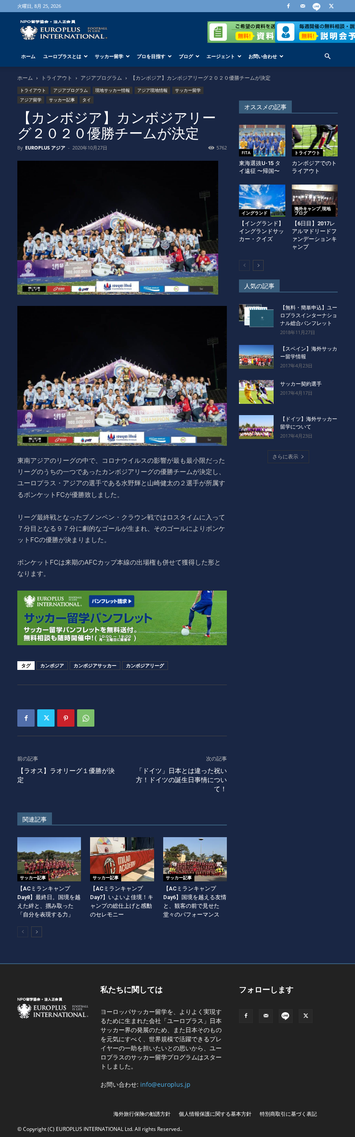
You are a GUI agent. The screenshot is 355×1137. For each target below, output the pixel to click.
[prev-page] (22, 931)
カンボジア (52, 665)
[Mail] (302, 6)
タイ (86, 100)
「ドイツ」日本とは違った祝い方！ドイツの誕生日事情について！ (181, 780)
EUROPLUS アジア (45, 147)
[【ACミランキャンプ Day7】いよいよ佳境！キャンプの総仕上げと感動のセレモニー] (122, 859)
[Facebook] (288, 6)
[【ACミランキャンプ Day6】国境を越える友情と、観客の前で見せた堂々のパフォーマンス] (195, 859)
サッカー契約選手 (301, 384)
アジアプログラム (101, 77)
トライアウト (56, 77)
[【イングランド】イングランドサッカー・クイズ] (262, 200)
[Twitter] (331, 6)
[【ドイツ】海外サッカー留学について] (256, 427)
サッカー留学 (109, 56)
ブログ (186, 56)
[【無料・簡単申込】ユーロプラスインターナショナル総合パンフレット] (256, 316)
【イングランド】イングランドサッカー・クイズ (261, 231)
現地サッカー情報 (112, 90)
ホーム (28, 56)
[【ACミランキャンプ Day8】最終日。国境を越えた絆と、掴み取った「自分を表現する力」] (49, 859)
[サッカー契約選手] (256, 392)
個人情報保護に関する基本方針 (215, 1114)
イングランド (255, 213)
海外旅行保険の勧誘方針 (142, 1114)
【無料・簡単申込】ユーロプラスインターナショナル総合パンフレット (308, 315)
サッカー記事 (62, 100)
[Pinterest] (65, 718)
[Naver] (316, 6)
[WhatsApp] (85, 718)
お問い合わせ (262, 56)
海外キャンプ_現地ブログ (312, 210)
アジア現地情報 (152, 90)
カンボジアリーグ (145, 665)
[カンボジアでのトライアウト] (315, 140)
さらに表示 (285, 456)
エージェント (221, 56)
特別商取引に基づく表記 (288, 1114)
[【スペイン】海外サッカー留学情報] (256, 357)
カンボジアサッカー (95, 665)
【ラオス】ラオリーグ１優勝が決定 (66, 775)
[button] (327, 56)
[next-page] (36, 931)
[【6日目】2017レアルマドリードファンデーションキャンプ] (315, 200)
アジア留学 (31, 100)
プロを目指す (151, 56)
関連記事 (35, 819)
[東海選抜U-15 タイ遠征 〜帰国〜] (262, 140)
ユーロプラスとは (62, 56)
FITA (246, 152)
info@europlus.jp (165, 1084)
